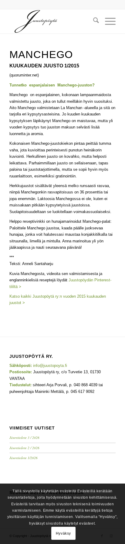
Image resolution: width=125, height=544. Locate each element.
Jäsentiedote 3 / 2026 (24, 437)
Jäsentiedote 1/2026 (23, 457)
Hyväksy (63, 533)
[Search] (93, 21)
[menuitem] (93, 21)
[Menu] (107, 21)
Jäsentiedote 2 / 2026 (24, 447)
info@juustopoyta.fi (50, 365)
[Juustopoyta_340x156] (51, 21)
